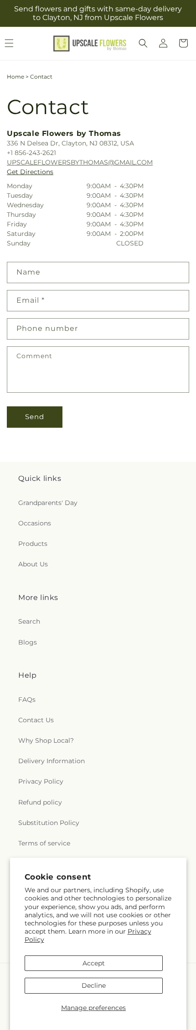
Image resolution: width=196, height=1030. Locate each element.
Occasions (34, 523)
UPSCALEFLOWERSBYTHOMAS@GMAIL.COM (80, 162)
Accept (94, 963)
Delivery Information (51, 761)
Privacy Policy (40, 781)
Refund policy (40, 802)
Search (29, 621)
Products (32, 544)
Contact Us (36, 720)
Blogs (27, 642)
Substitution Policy (48, 823)
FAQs (27, 699)
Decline (94, 985)
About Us (33, 564)
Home (15, 76)
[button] (143, 43)
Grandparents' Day (47, 503)
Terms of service (44, 843)
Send (34, 416)
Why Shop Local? (46, 740)
